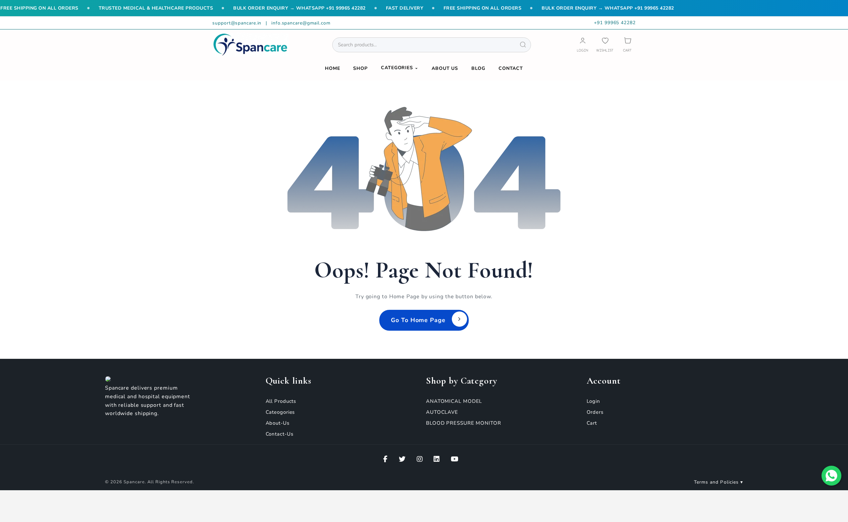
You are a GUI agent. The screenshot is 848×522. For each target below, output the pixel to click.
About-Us (278, 423)
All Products (281, 401)
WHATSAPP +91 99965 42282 (331, 8)
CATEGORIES (399, 68)
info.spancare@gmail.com (301, 23)
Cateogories (280, 412)
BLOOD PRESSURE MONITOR (463, 423)
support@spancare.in (237, 23)
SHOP (360, 68)
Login (594, 401)
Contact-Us (279, 434)
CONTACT (511, 68)
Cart (592, 423)
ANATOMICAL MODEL (454, 401)
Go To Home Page (418, 320)
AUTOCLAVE (442, 412)
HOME (332, 68)
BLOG (478, 68)
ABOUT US (445, 68)
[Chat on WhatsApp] (831, 476)
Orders (595, 412)
